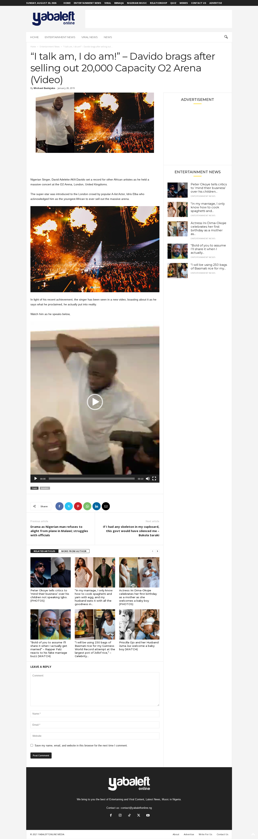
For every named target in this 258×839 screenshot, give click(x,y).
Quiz (173, 2)
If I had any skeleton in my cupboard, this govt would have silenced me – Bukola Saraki (131, 531)
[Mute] (148, 479)
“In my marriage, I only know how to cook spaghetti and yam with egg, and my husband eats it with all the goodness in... (94, 597)
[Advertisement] (158, 19)
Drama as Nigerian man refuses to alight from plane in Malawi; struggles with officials (59, 531)
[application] (94, 402)
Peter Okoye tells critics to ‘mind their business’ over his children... (209, 187)
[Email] (106, 506)
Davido (45, 488)
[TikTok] (129, 815)
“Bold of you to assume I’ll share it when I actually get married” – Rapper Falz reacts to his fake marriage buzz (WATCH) (48, 649)
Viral (107, 2)
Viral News (89, 37)
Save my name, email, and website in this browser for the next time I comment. (81, 745)
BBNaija (119, 2)
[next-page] (157, 551)
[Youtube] (147, 815)
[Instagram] (120, 815)
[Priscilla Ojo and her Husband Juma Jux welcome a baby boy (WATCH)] (139, 624)
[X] (69, 506)
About (176, 834)
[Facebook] (59, 506)
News (108, 37)
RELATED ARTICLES (44, 551)
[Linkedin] (97, 506)
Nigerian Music (137, 2)
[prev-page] (153, 551)
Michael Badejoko (44, 88)
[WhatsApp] (87, 506)
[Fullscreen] (154, 479)
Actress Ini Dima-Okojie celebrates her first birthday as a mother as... (208, 228)
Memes (184, 2)
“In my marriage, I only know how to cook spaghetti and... (208, 207)
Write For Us (205, 834)
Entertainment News (87, 2)
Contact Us (198, 2)
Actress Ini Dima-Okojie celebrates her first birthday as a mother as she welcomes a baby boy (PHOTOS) (138, 597)
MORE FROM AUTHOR (73, 551)
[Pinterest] (78, 506)
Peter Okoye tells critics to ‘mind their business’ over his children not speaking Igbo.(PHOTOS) (49, 595)
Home (67, 2)
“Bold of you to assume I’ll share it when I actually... (208, 249)
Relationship (158, 2)
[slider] (92, 479)
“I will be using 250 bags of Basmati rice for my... (209, 266)
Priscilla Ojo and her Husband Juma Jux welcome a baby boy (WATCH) (139, 646)
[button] (226, 37)
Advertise (215, 2)
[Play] (36, 479)
